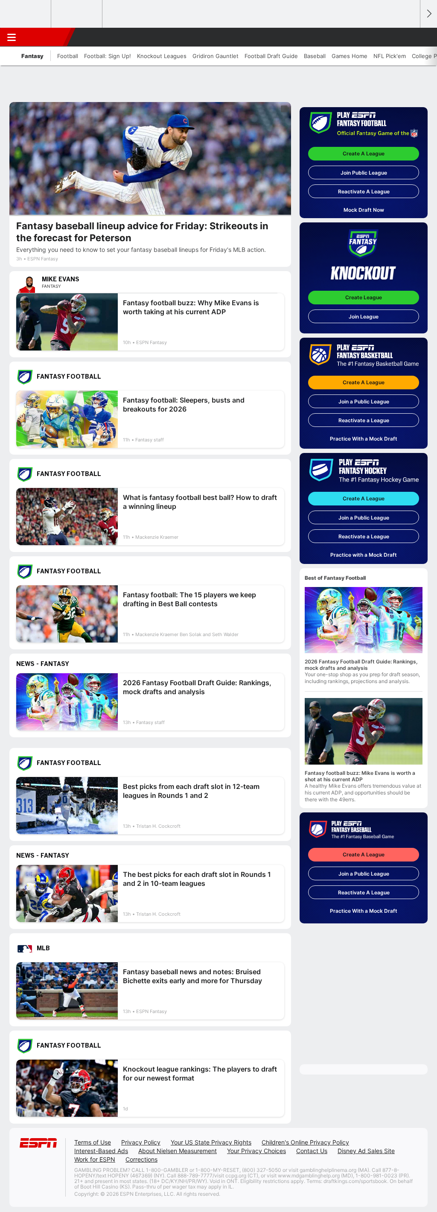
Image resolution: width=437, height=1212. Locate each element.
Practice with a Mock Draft (363, 555)
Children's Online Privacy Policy (305, 1142)
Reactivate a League (363, 420)
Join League (364, 316)
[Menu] (11, 37)
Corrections (141, 1159)
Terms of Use (92, 1142)
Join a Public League (363, 401)
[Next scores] (428, 14)
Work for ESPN (94, 1159)
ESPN (46, 37)
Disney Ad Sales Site (366, 1150)
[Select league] (26, 14)
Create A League (364, 153)
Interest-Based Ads (101, 1150)
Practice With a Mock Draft (363, 438)
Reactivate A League (364, 191)
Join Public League (364, 172)
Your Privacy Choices (256, 1150)
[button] (409, 37)
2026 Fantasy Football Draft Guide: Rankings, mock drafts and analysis (361, 664)
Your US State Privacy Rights (211, 1142)
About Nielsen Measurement (177, 1150)
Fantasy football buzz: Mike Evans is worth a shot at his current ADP (360, 776)
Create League (363, 297)
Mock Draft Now (364, 210)
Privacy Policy (140, 1142)
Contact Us (311, 1150)
